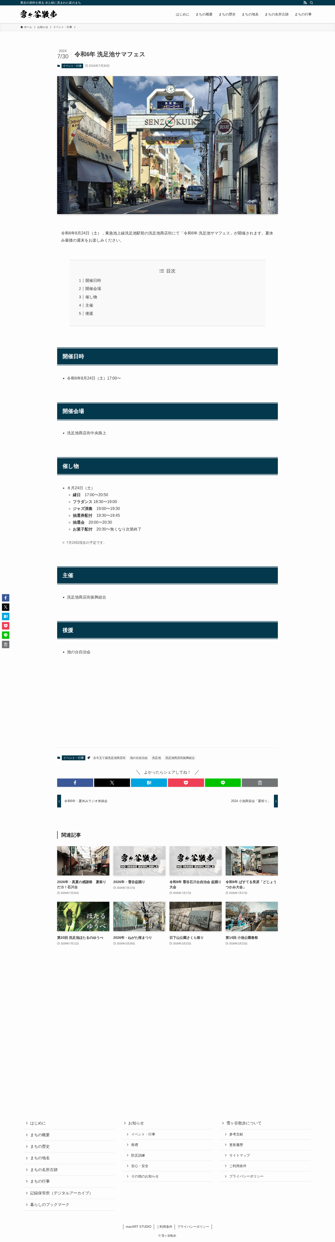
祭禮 (134, 1145)
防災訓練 (138, 1155)
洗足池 (156, 758)
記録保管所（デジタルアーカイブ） (61, 1193)
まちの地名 (40, 1158)
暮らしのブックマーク (49, 1204)
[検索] (311, 2)
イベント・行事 (72, 65)
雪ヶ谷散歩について (244, 1123)
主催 (89, 305)
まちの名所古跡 (44, 1170)
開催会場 (93, 289)
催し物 (91, 297)
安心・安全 (139, 1166)
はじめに (38, 1123)
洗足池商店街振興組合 (180, 758)
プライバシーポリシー (246, 1176)
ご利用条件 (237, 1166)
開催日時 (93, 280)
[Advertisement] (167, 705)
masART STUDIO (138, 1226)
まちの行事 (40, 1181)
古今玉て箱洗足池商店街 (109, 758)
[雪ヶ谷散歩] (38, 14)
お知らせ (136, 1123)
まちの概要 (40, 1135)
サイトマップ (239, 1155)
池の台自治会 (139, 758)
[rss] (305, 2)
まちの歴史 (40, 1146)
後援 (89, 313)
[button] (75, 782)
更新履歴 (236, 1145)
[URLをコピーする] (260, 782)
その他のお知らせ (145, 1176)
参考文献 (236, 1134)
